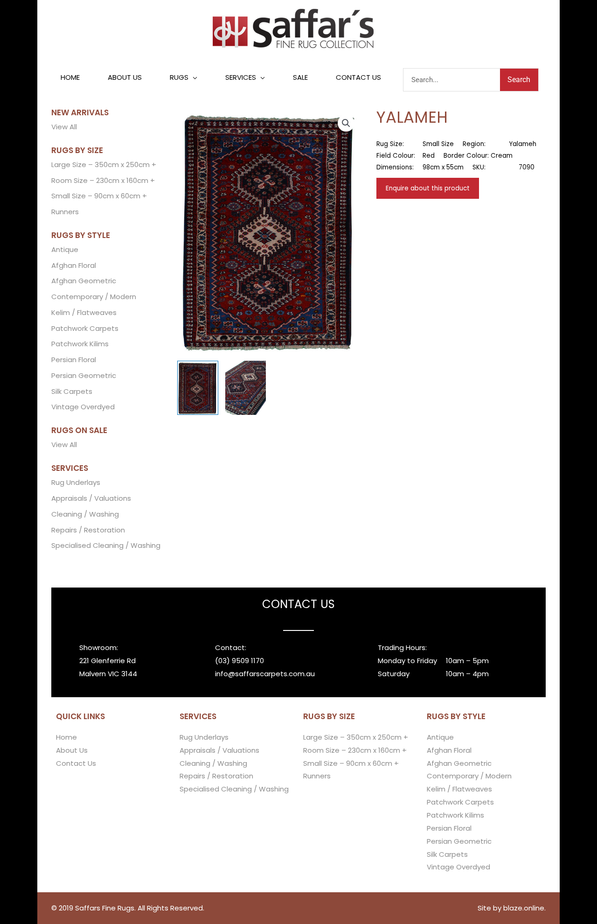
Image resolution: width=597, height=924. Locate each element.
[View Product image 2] (245, 388)
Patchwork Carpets (84, 328)
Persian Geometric (83, 375)
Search (518, 79)
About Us (72, 750)
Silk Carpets (71, 391)
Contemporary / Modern (93, 296)
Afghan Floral (73, 265)
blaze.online (523, 908)
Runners (65, 212)
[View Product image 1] (197, 388)
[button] (183, 77)
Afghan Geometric (83, 281)
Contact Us (76, 763)
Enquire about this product (428, 188)
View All (64, 127)
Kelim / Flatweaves (84, 312)
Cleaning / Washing (85, 514)
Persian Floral (73, 359)
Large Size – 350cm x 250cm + (103, 164)
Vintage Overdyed (83, 407)
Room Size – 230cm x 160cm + (103, 180)
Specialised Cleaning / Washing (105, 545)
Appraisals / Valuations (91, 498)
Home (66, 737)
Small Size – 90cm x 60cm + (99, 196)
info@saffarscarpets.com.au (265, 674)
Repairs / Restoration (88, 530)
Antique (64, 249)
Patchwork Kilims (80, 344)
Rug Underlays (75, 482)
